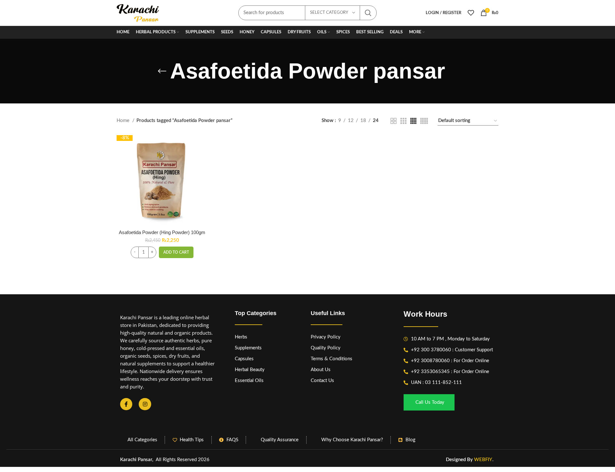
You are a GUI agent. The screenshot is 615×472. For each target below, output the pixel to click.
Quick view (202, 160)
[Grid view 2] (393, 121)
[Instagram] (145, 404)
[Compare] (202, 145)
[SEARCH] (368, 12)
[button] (176, 252)
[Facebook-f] (126, 404)
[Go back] (162, 71)
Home (124, 120)
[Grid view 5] (424, 121)
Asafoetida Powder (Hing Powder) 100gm (162, 232)
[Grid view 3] (403, 121)
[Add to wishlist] (202, 174)
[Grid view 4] (413, 121)
